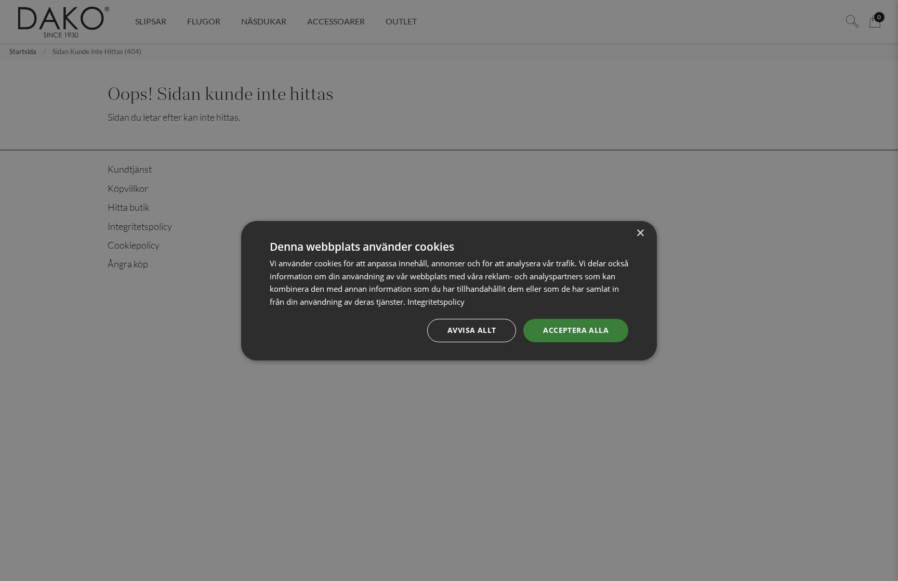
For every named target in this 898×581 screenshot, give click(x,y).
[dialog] (449, 290)
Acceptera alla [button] (576, 330)
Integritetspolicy (436, 301)
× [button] (640, 233)
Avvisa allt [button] (471, 330)
